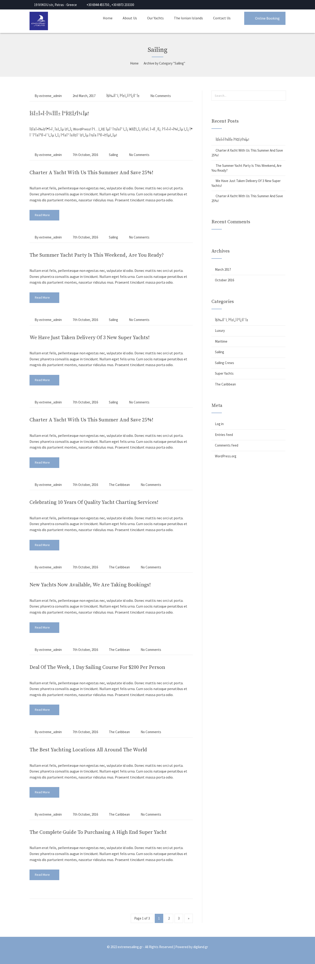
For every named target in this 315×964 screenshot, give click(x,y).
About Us (130, 18)
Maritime (221, 341)
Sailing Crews (224, 363)
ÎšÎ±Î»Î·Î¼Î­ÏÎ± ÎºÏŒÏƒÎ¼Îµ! (59, 114)
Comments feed (226, 445)
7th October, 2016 (85, 155)
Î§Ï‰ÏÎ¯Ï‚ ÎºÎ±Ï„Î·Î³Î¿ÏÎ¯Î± (123, 96)
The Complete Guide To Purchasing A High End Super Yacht (98, 832)
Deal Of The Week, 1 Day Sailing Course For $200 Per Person (97, 667)
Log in (219, 424)
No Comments (160, 96)
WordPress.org (225, 456)
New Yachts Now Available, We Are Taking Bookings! (90, 585)
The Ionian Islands (188, 18)
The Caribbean (119, 484)
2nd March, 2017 (84, 96)
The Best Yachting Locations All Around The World (88, 750)
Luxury (220, 330)
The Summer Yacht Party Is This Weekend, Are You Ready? (97, 255)
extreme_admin (50, 96)
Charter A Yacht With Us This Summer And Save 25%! (91, 173)
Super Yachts (224, 373)
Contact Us (222, 18)
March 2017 (223, 269)
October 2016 (224, 280)
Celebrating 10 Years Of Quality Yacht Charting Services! (94, 502)
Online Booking (267, 18)
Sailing (113, 155)
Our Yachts (155, 18)
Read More (43, 215)
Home (108, 18)
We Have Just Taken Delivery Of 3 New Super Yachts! (90, 338)
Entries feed (224, 434)
